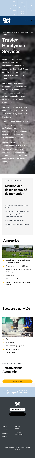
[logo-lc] (6, 18)
